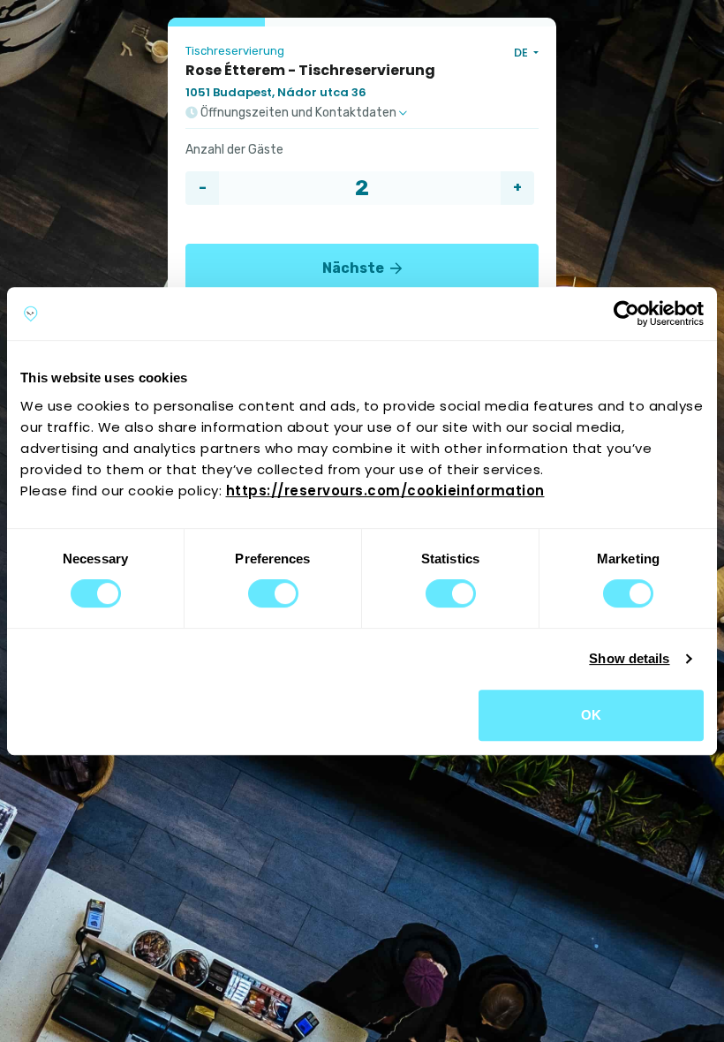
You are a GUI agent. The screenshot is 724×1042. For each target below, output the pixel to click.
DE (522, 52)
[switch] (273, 593)
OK (591, 714)
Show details (629, 658)
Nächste (354, 268)
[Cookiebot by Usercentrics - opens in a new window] (626, 313)
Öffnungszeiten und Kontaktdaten (298, 113)
